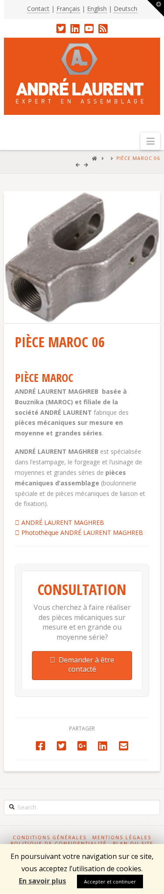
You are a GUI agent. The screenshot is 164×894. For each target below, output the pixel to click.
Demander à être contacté (86, 664)
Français (68, 8)
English (97, 8)
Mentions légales (121, 838)
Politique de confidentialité (58, 844)
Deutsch (125, 8)
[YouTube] (89, 28)
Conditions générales (50, 838)
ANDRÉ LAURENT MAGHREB (62, 522)
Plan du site (133, 844)
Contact (38, 8)
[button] (150, 141)
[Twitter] (61, 28)
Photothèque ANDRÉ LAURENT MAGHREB (81, 532)
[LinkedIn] (75, 28)
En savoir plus (42, 881)
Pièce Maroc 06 (138, 158)
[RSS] (103, 28)
